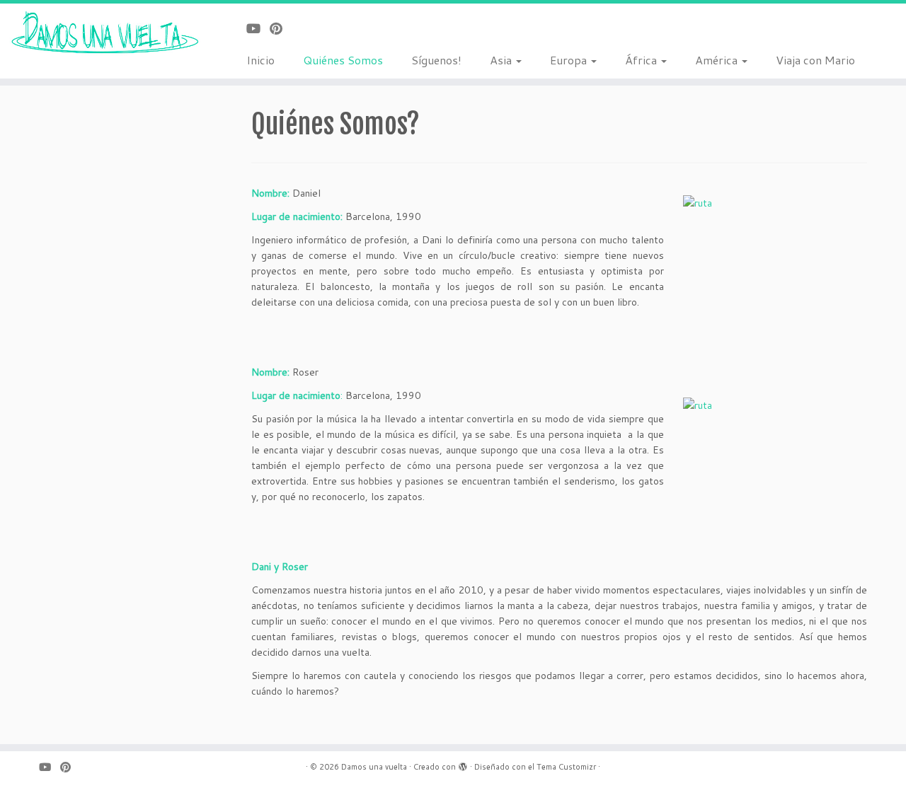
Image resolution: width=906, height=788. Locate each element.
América (717, 60)
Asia (502, 60)
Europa (570, 60)
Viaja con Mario (815, 60)
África (642, 60)
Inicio (260, 60)
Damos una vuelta (374, 766)
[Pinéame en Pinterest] (281, 28)
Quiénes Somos (343, 60)
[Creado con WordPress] (463, 764)
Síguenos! (436, 60)
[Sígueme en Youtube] (258, 28)
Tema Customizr (566, 766)
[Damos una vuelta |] (104, 33)
